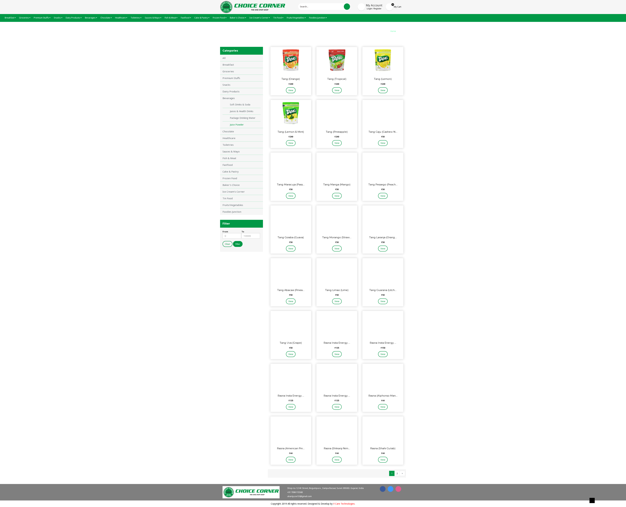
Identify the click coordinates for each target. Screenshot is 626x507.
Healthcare (229, 138)
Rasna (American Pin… (291, 448)
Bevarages (229, 98)
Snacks (226, 84)
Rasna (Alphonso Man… (382, 395)
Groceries (228, 71)
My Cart (397, 6)
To (242, 231)
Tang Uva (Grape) (291, 342)
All (224, 58)
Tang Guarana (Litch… (382, 290)
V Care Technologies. (344, 503)
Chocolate (228, 131)
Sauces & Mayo (231, 151)
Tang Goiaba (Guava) (291, 237)
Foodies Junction (232, 211)
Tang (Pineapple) (337, 131)
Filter (237, 243)
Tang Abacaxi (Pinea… (290, 290)
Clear (227, 243)
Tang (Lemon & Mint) (291, 131)
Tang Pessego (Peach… (382, 184)
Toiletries (228, 144)
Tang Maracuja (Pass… (291, 184)
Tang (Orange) (291, 78)
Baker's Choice (231, 185)
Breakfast (228, 64)
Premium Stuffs (231, 78)
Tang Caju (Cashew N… (383, 131)
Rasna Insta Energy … (337, 342)
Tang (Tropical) (336, 78)
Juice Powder (237, 124)
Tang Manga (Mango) (336, 184)
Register (377, 8)
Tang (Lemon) (383, 78)
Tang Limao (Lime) (337, 290)
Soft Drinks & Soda (240, 104)
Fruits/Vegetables (233, 205)
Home (393, 31)
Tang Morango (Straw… (336, 237)
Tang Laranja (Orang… (383, 237)
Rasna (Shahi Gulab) (382, 448)
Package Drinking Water (242, 117)
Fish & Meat (229, 158)
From (225, 231)
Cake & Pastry (231, 171)
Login (369, 8)
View (290, 90)
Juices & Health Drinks (241, 111)
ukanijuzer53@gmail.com (299, 496)
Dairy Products (231, 91)
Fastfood (228, 164)
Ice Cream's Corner (234, 191)
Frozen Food (230, 178)
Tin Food (228, 198)
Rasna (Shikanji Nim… (337, 448)
